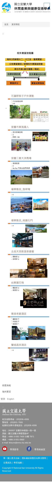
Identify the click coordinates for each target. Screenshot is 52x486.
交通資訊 (7, 462)
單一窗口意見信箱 (11, 458)
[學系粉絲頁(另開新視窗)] (29, 448)
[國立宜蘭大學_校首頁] (14, 412)
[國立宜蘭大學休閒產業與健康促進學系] (26, 8)
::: (3, 33)
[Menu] (47, 6)
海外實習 (6, 391)
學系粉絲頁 (39, 449)
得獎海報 (6, 385)
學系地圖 (18, 462)
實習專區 (16, 24)
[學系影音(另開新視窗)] (4, 448)
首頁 (6, 24)
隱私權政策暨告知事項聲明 (34, 458)
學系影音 (14, 449)
